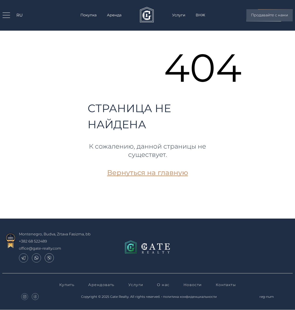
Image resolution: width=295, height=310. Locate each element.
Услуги (178, 15)
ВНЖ (200, 15)
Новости (192, 285)
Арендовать (101, 285)
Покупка (88, 15)
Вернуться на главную (147, 172)
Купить (67, 285)
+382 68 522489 (33, 241)
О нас (163, 285)
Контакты (226, 285)
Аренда (114, 15)
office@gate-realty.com (40, 248)
